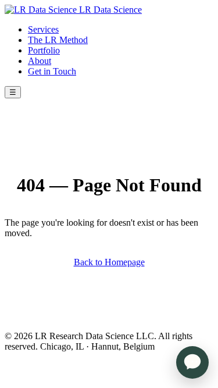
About (39, 61)
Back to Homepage (109, 262)
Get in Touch (52, 71)
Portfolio (44, 50)
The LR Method (58, 40)
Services (43, 29)
